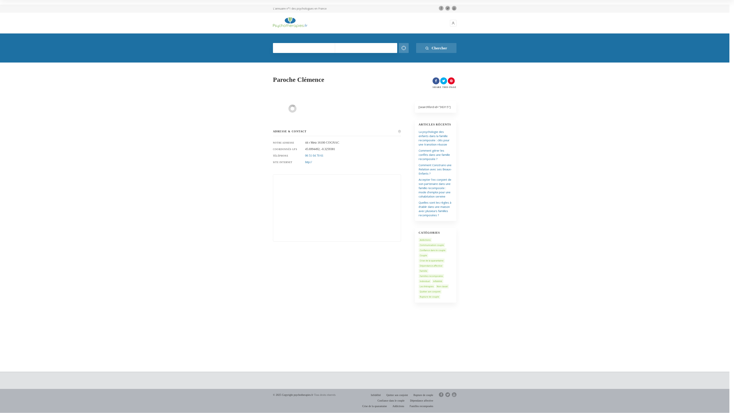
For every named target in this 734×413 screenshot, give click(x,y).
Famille (423, 270)
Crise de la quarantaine (431, 260)
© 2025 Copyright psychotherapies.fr (293, 394)
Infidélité (437, 281)
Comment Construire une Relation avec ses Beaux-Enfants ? (435, 169)
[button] (453, 23)
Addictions (425, 239)
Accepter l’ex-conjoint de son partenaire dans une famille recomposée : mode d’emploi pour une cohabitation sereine (435, 188)
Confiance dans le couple (432, 250)
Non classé (442, 286)
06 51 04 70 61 (314, 155)
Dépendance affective (431, 265)
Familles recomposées (431, 276)
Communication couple (432, 245)
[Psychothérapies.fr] (290, 22)
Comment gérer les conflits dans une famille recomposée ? (434, 155)
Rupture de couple (429, 296)
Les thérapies (427, 286)
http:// (308, 162)
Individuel (425, 281)
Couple (423, 255)
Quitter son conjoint (430, 291)
